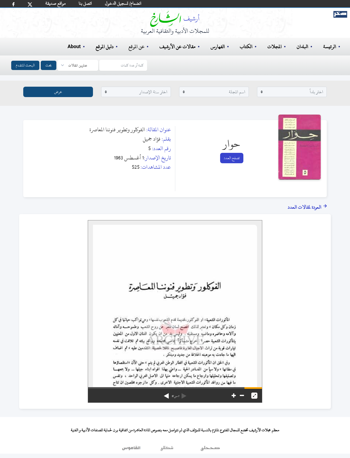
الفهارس (218, 46)
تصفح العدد (232, 158)
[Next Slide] (166, 394)
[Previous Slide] (184, 394)
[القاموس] (131, 449)
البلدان (302, 46)
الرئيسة (329, 46)
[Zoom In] (234, 395)
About (74, 47)
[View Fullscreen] (254, 395)
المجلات (274, 46)
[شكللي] (166, 449)
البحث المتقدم (25, 65)
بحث (48, 65)
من (175, 396)
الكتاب (246, 46)
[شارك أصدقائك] (13, 4)
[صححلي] (210, 449)
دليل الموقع (104, 46)
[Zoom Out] (242, 395)
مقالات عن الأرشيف (177, 46)
